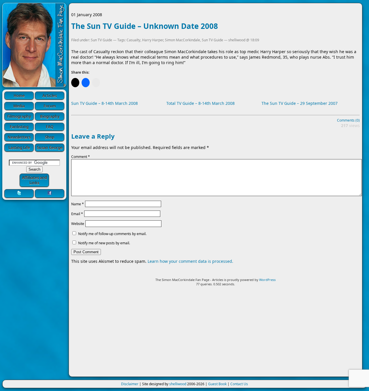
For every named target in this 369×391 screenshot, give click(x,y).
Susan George (50, 147)
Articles (49, 95)
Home (19, 95)
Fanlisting (19, 126)
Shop (49, 137)
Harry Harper (152, 40)
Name (77, 203)
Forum (50, 106)
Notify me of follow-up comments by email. (112, 233)
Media (19, 106)
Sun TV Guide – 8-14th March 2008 (104, 103)
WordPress (267, 280)
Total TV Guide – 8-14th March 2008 (200, 103)
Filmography (19, 116)
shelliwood (177, 383)
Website (77, 223)
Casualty (133, 40)
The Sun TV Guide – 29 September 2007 (299, 103)
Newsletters (19, 137)
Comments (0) (348, 120)
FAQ (49, 126)
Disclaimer (129, 383)
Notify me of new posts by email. (104, 243)
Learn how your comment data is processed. (190, 261)
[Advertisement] (215, 333)
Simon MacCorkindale (182, 40)
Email (77, 213)
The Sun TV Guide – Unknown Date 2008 (144, 26)
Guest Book (217, 383)
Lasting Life (19, 147)
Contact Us (239, 383)
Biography (49, 116)
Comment (80, 156)
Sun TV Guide (101, 40)
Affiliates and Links (34, 180)
